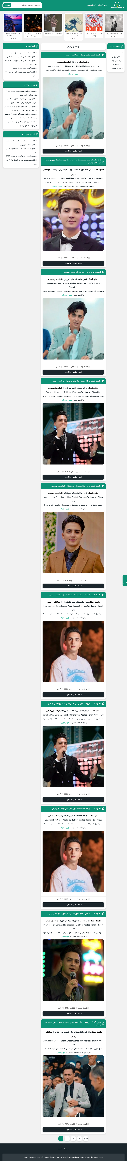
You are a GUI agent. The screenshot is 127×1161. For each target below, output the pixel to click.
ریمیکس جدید (115, 60)
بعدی (86, 1138)
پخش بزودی (116, 57)
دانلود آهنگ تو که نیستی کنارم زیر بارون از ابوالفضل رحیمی (76, 381)
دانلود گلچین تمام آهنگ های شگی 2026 (21, 156)
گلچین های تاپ (115, 64)
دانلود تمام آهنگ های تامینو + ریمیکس (21, 141)
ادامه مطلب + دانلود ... (73, 151)
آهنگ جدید (91, 5)
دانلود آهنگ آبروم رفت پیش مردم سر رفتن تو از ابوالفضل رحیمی (74, 703)
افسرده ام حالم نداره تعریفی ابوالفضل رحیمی (82, 272)
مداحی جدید (116, 68)
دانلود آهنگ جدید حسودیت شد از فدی (21, 57)
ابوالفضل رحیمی (73, 46)
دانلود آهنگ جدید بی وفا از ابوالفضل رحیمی (83, 55)
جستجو (7, 5)
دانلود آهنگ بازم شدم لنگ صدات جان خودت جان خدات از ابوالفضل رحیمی (73, 1023)
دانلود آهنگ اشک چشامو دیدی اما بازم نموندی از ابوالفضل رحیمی (74, 913)
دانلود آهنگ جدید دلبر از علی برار (23, 68)
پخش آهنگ (102, 5)
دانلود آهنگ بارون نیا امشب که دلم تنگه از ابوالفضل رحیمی (76, 486)
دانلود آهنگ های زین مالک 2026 (24, 145)
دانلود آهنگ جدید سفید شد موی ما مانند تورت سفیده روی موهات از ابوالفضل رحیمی (72, 161)
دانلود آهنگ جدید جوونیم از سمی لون (22, 53)
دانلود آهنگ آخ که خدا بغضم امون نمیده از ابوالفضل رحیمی (76, 808)
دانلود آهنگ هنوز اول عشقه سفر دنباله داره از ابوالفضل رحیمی (75, 595)
